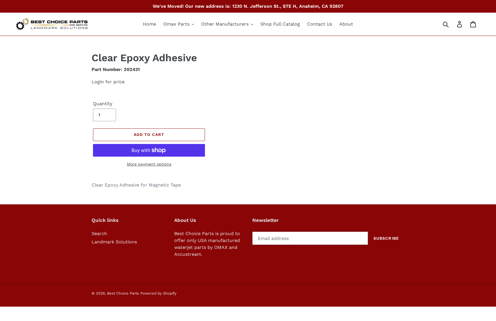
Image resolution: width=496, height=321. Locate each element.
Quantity (102, 103)
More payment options (149, 164)
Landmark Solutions (114, 242)
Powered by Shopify (158, 293)
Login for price (108, 81)
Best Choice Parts (123, 293)
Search (99, 233)
